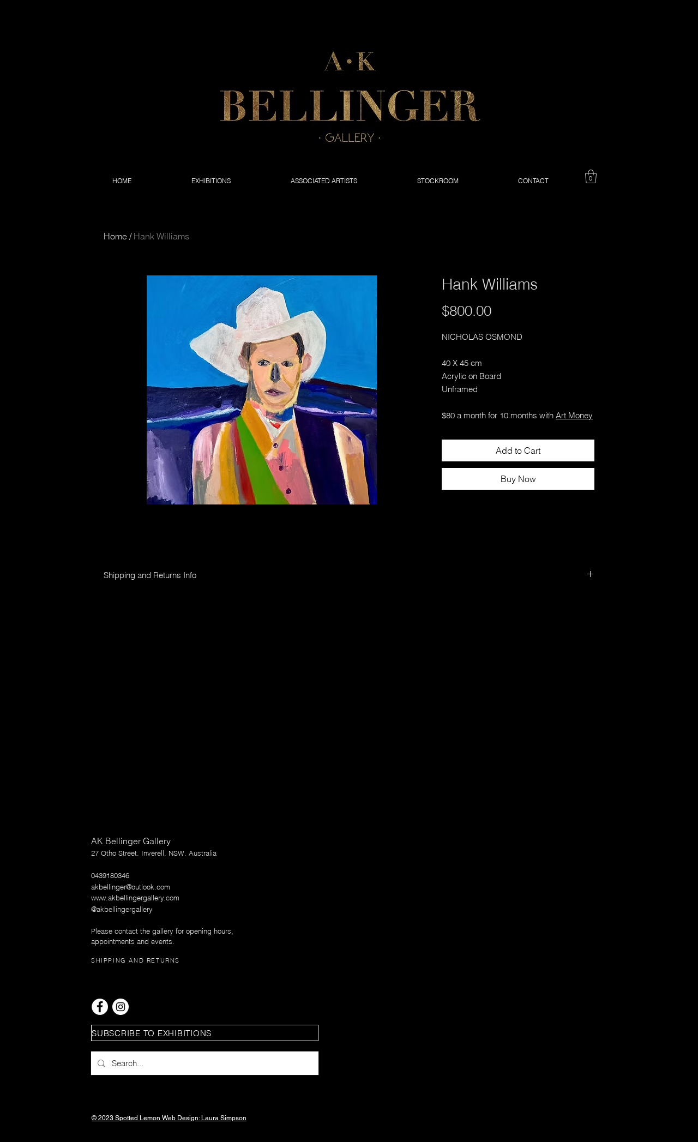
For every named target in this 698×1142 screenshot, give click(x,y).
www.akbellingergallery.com (135, 897)
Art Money (574, 415)
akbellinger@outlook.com (130, 886)
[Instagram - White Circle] (120, 1007)
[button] (591, 176)
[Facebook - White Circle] (100, 1007)
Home (115, 236)
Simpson (233, 1118)
